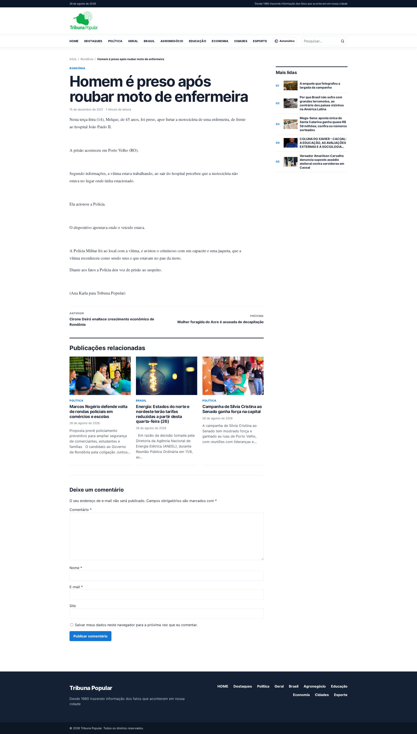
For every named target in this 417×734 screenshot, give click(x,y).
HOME (74, 41)
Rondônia (87, 59)
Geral (133, 41)
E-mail (76, 587)
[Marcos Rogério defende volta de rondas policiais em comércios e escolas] (100, 376)
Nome (76, 568)
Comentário (81, 509)
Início (73, 59)
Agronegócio (172, 41)
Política (115, 41)
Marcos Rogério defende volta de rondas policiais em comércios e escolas (98, 411)
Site (73, 606)
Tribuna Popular (91, 688)
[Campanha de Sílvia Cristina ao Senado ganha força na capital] (233, 376)
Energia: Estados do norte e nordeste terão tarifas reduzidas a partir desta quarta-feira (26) (162, 414)
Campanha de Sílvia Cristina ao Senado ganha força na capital (232, 409)
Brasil (149, 41)
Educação (197, 41)
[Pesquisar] (342, 41)
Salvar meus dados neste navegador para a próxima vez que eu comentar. (136, 625)
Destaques (93, 41)
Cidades (240, 41)
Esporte (260, 41)
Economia (220, 41)
